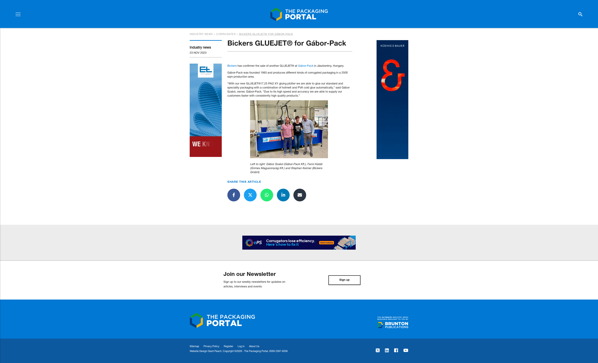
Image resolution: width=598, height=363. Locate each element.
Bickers (232, 65)
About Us (254, 346)
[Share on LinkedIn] (283, 195)
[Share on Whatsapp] (266, 195)
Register (228, 346)
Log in (241, 346)
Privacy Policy (211, 346)
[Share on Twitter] (250, 195)
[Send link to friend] (299, 195)
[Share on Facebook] (233, 195)
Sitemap (194, 346)
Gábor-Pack (305, 65)
